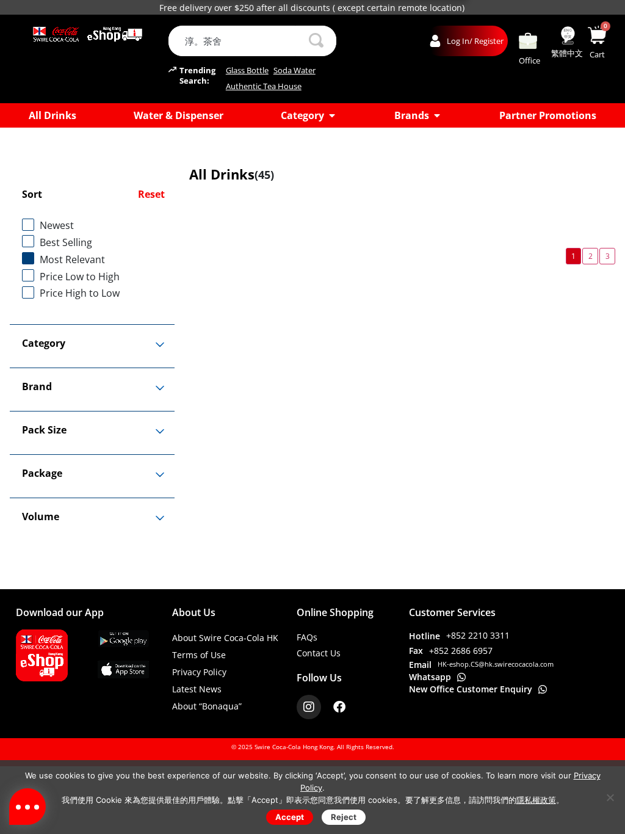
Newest (57, 225)
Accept (289, 817)
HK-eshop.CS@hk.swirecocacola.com (496, 664)
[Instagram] (309, 707)
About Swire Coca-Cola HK (225, 638)
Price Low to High (80, 276)
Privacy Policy (199, 672)
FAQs (307, 637)
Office (529, 60)
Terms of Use (199, 655)
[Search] (316, 41)
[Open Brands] (437, 115)
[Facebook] (339, 707)
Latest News (197, 689)
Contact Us (319, 653)
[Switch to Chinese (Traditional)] (567, 35)
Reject (343, 817)
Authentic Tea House (264, 86)
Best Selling (66, 242)
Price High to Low (80, 293)
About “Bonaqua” (207, 706)
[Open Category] (332, 115)
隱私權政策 (536, 800)
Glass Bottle (247, 70)
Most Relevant (72, 259)
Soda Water (294, 70)
